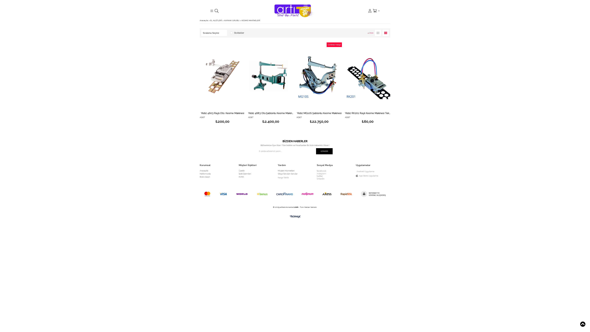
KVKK (241, 177)
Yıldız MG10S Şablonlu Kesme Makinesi (319, 113)
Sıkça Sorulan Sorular (288, 174)
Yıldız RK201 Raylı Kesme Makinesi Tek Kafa (367, 113)
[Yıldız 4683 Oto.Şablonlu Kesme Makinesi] (270, 76)
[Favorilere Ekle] (222, 83)
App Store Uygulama (368, 176)
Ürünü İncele (233, 83)
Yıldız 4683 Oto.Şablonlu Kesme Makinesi (270, 113)
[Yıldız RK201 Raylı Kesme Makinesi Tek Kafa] (367, 76)
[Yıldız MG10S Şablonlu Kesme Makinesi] (319, 76)
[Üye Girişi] (369, 11)
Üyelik (242, 171)
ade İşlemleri (245, 174)
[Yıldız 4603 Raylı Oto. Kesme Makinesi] (222, 76)
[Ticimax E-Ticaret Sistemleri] (295, 216)
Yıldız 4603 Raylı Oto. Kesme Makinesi (222, 113)
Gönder (324, 151)
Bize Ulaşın (205, 177)
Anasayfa (204, 171)
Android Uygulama (365, 171)
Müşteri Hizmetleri (286, 171)
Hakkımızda (205, 174)
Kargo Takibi (283, 177)
